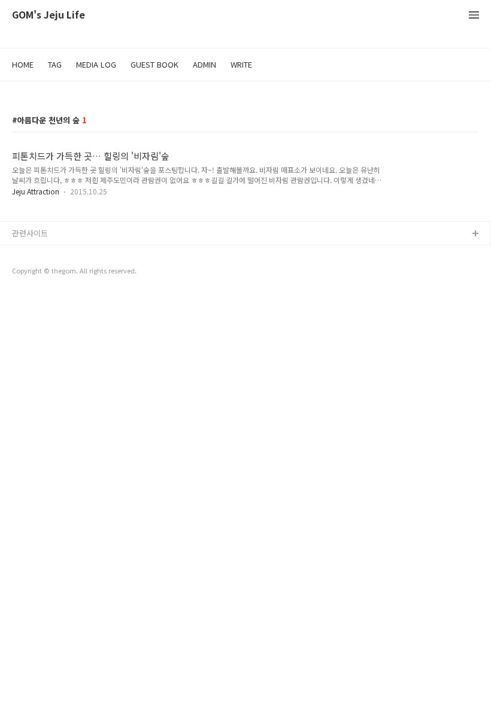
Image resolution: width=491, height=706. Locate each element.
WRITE (241, 64)
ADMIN (204, 64)
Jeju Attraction (35, 191)
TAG (55, 64)
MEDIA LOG (96, 64)
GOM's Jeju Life (48, 15)
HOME (23, 64)
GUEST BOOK (154, 64)
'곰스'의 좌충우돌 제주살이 (57, 253)
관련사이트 (30, 233)
